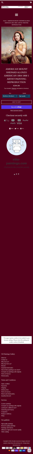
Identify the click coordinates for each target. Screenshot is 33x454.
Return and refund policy (8, 394)
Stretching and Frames (7, 409)
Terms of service (5, 392)
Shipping (14, 88)
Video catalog (5, 431)
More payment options (16, 110)
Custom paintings (6, 403)
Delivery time (5, 389)
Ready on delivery (6, 413)
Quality (24, 93)
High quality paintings (7, 423)
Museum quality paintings (8, 425)
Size (10, 93)
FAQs (2, 415)
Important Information (7, 367)
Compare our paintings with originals (11, 371)
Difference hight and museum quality (11, 429)
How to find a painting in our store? (10, 369)
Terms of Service (6, 373)
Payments (4, 385)
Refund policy (5, 376)
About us (3, 357)
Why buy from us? (6, 363)
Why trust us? (5, 361)
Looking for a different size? (8, 407)
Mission (3, 365)
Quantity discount (6, 396)
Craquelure (4, 411)
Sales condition (5, 383)
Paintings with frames (7, 427)
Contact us (4, 359)
